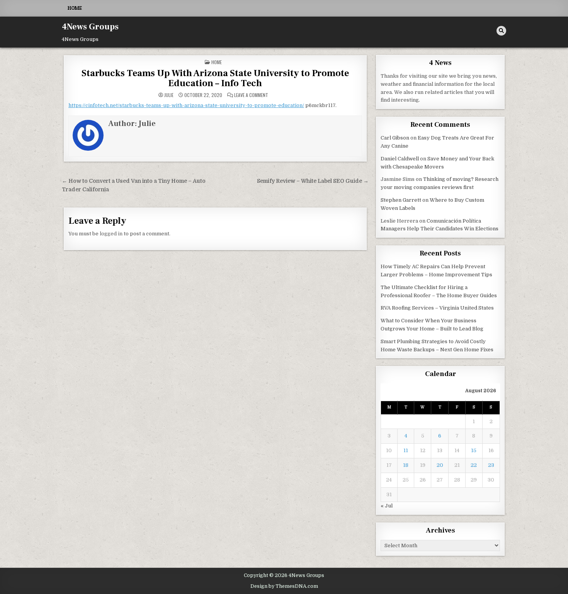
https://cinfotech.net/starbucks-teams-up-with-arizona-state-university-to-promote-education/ (186, 105)
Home (75, 8)
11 (405, 450)
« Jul (387, 506)
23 (491, 465)
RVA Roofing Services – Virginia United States (437, 308)
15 (473, 450)
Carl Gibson (395, 138)
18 (405, 465)
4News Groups (90, 26)
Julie (168, 95)
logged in (111, 234)
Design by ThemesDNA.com (284, 586)
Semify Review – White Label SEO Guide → (313, 181)
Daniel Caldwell (400, 159)
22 (474, 465)
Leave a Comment (251, 95)
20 (440, 465)
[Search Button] (501, 31)
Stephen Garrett (401, 200)
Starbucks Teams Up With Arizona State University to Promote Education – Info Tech (215, 78)
